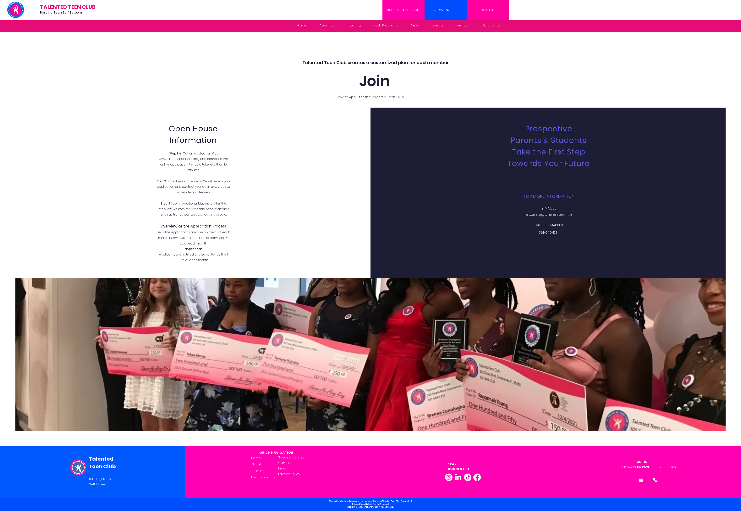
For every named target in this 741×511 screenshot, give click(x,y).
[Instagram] (449, 477)
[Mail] (641, 480)
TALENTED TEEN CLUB (68, 7)
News (282, 468)
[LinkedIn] (458, 477)
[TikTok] (467, 477)
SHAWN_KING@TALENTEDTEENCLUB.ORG (549, 215)
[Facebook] (477, 477)
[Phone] (655, 480)
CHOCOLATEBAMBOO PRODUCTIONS (374, 507)
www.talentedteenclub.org (179, 159)
